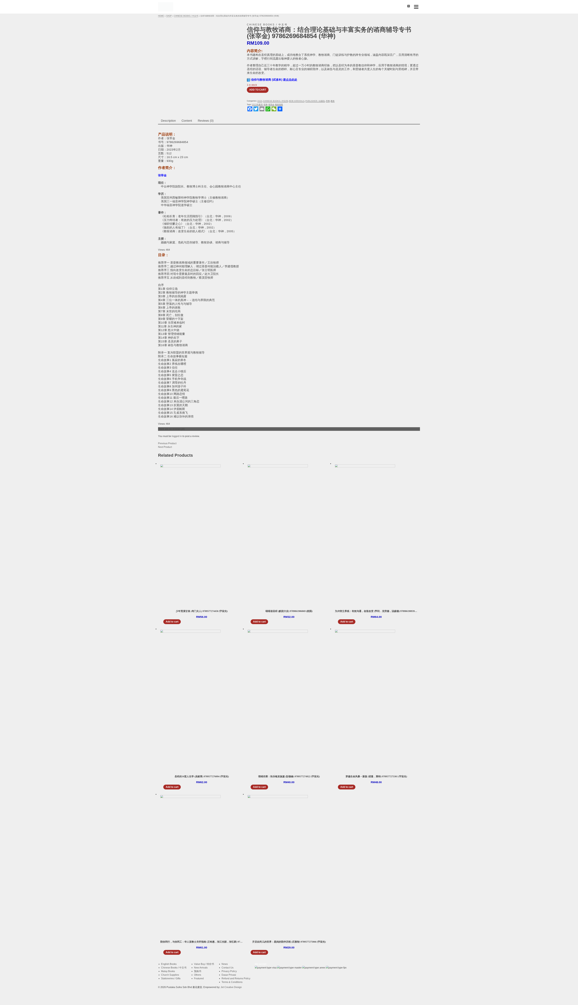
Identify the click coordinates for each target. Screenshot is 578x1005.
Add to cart (257, 89)
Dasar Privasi (229, 975)
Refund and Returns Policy (236, 978)
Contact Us (227, 967)
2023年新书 (257, 104)
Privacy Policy (229, 971)
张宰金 (271, 104)
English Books (169, 964)
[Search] (397, 7)
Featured (199, 978)
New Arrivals (297, 101)
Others (197, 975)
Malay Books (168, 971)
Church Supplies (170, 975)
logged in (177, 436)
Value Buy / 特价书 (204, 964)
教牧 (333, 101)
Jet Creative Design (231, 987)
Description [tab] (168, 120)
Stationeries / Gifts (170, 978)
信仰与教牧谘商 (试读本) (274, 79)
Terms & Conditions (232, 982)
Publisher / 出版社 (315, 101)
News (225, 964)
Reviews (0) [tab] (206, 120)
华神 (328, 101)
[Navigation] (416, 7)
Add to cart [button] (172, 621)
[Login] (401, 7)
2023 (259, 101)
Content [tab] (187, 120)
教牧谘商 (279, 104)
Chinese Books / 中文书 (275, 101)
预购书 (197, 971)
